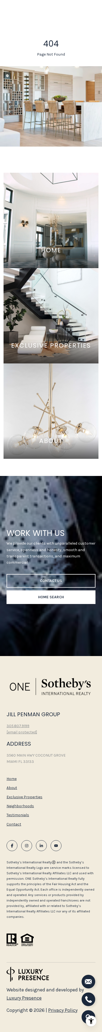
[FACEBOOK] (12, 845)
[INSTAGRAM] (26, 845)
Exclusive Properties (24, 797)
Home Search (51, 597)
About (12, 787)
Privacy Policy (63, 1010)
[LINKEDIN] (41, 845)
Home (12, 778)
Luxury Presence (24, 998)
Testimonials (18, 815)
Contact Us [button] (51, 580)
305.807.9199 (18, 726)
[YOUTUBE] (56, 845)
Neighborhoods (20, 806)
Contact (14, 824)
